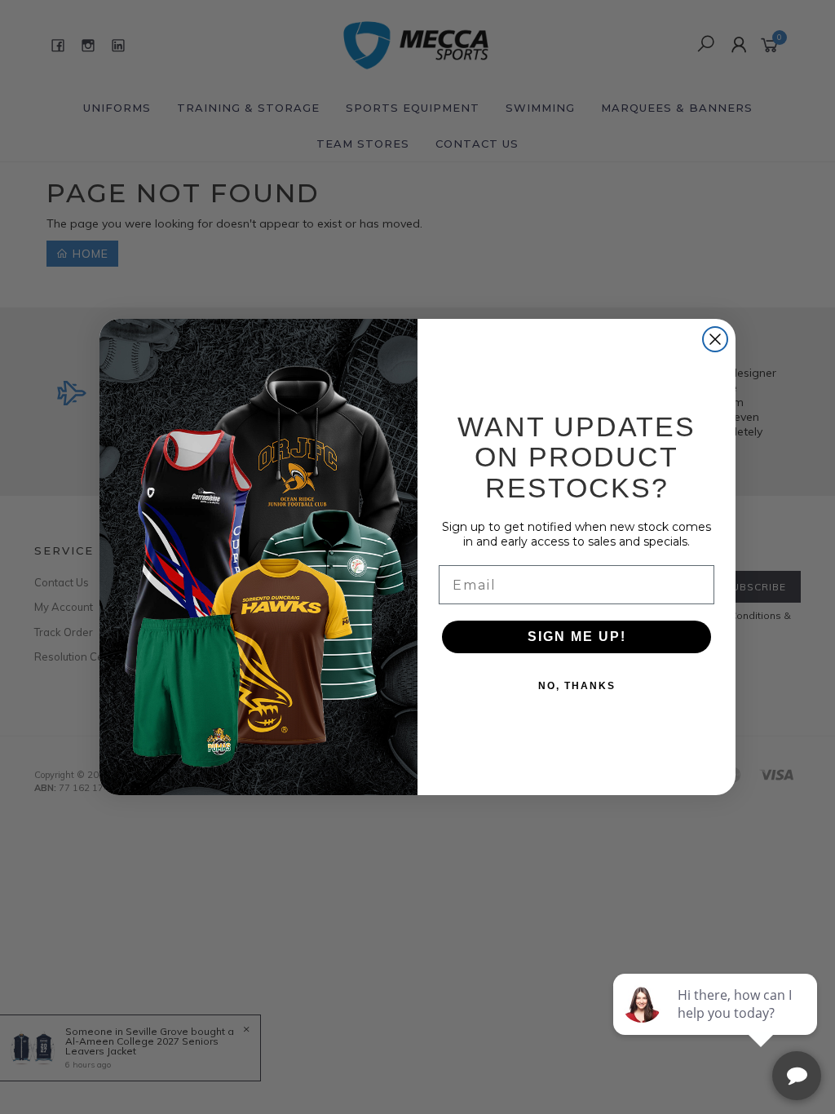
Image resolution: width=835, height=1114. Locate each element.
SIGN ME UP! (577, 636)
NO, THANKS (577, 686)
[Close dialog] (715, 339)
